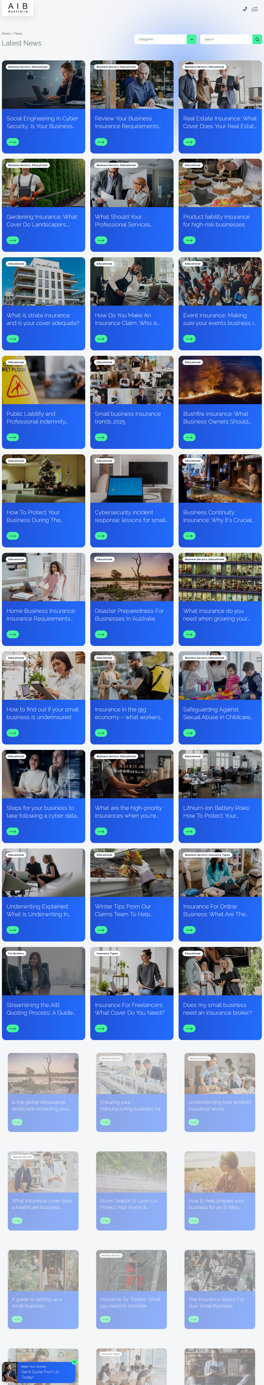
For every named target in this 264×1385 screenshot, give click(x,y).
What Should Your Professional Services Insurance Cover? (122, 224)
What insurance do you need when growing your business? (215, 618)
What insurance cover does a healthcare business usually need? (42, 1210)
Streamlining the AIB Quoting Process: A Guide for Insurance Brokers (40, 1013)
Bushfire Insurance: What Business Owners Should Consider (215, 421)
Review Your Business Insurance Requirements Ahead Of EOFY (127, 126)
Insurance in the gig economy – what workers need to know (127, 717)
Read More (14, 142)
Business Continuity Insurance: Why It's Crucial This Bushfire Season (217, 520)
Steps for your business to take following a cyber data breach (42, 815)
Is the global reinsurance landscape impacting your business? (40, 1111)
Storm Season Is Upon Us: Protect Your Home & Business (129, 1210)
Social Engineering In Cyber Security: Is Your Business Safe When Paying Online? (42, 126)
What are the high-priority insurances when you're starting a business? (128, 815)
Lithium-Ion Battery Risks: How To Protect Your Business (216, 815)
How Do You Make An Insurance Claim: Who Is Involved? (126, 323)
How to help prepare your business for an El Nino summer (216, 1210)
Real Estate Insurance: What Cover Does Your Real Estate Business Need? (220, 126)
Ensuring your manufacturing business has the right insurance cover (132, 1111)
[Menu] (254, 9)
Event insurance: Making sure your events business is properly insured (219, 323)
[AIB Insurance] (17, 8)
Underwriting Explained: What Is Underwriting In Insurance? (38, 914)
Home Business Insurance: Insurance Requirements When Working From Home (42, 618)
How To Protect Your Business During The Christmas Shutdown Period (43, 520)
